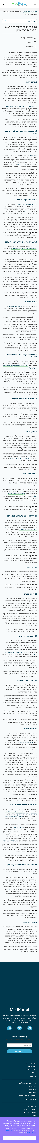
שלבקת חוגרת (31, 1099)
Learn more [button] (23, 1133)
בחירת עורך (26, 12)
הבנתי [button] (19, 1138)
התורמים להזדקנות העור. (11, 841)
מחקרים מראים (19, 827)
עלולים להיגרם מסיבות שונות (14, 816)
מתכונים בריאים (30, 1109)
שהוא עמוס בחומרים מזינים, (24, 742)
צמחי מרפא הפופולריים (27, 1096)
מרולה (33, 1116)
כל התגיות (32, 1086)
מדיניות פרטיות (30, 1063)
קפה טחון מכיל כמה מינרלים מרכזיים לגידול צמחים (21, 106)
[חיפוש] (2, 4)
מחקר (10, 889)
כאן (25, 211)
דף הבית (34, 12)
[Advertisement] (19, 983)
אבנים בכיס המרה (29, 1113)
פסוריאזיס (32, 1093)
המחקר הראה (21, 164)
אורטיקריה (32, 1106)
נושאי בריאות (31, 1070)
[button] (19, 1051)
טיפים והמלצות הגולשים (27, 1083)
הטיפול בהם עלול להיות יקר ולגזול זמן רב (23, 249)
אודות (34, 1073)
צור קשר (33, 1076)
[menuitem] (2, 4)
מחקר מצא (33, 155)
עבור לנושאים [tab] (31, 21)
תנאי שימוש (32, 1066)
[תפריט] (35, 4)
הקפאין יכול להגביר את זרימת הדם (21, 458)
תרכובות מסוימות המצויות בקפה (27, 204)
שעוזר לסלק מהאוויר (15, 306)
